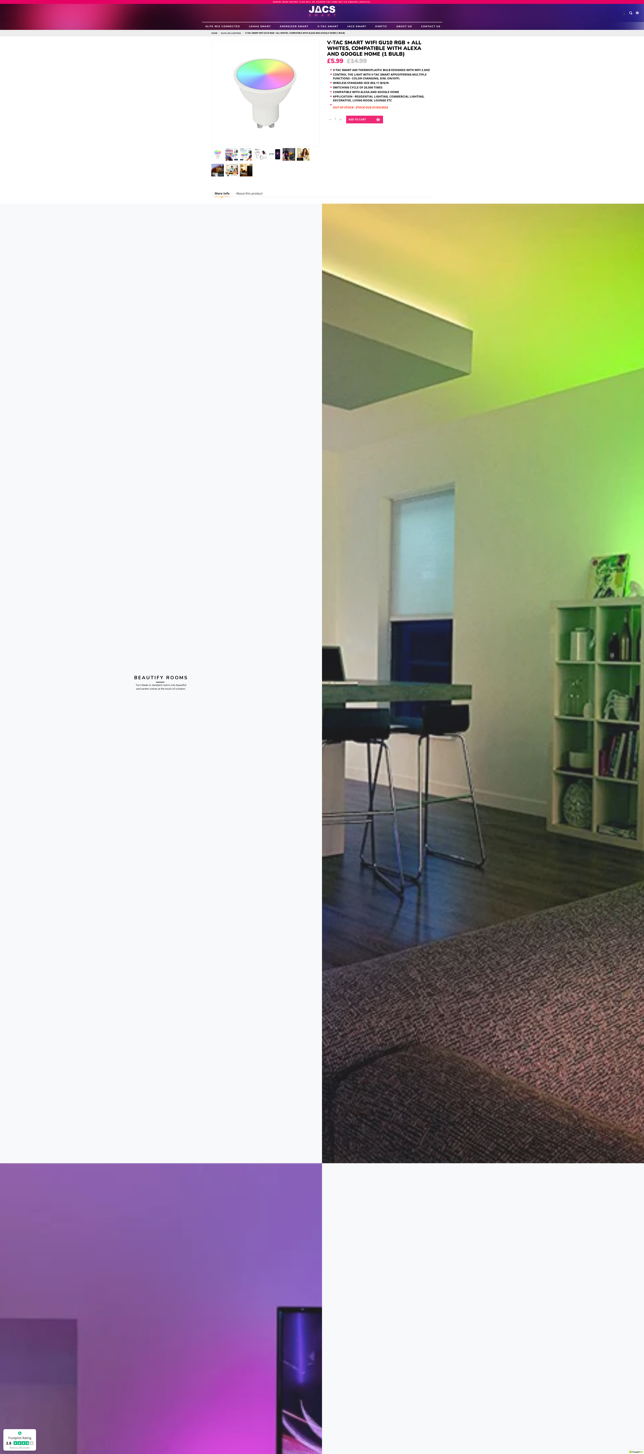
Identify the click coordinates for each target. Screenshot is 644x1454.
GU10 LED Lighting (231, 33)
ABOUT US (404, 26)
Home (214, 33)
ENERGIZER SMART (294, 26)
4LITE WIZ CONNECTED (222, 26)
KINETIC (381, 26)
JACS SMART (356, 26)
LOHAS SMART (260, 26)
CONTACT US (431, 26)
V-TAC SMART (327, 26)
